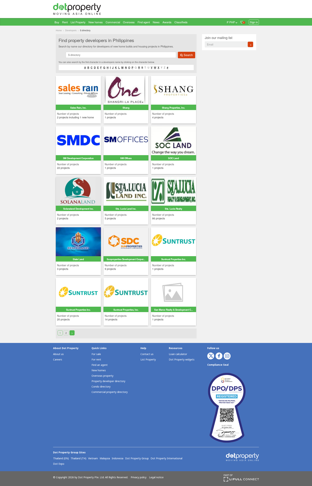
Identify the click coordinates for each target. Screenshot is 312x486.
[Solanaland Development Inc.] (78, 191)
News (156, 22)
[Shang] (126, 90)
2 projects (62, 218)
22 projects (63, 168)
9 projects (110, 269)
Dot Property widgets (181, 360)
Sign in (254, 22)
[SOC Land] (173, 140)
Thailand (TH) (78, 458)
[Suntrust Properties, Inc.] (126, 292)
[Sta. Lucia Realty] (173, 191)
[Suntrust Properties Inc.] (173, 241)
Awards (167, 22)
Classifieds (181, 22)
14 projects (111, 319)
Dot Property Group (137, 458)
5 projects (110, 218)
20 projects (63, 319)
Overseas (129, 22)
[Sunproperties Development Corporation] (126, 241)
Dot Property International (166, 458)
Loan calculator (178, 354)
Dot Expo (58, 464)
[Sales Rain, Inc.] (78, 90)
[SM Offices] (126, 140)
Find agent (144, 22)
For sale (96, 354)
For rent (96, 360)
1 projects (110, 117)
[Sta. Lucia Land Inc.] (126, 191)
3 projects (62, 269)
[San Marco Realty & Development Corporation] (173, 292)
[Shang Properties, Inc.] (173, 90)
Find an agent (100, 365)
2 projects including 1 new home (75, 117)
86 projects (158, 218)
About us (58, 354)
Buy (57, 22)
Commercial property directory (110, 392)
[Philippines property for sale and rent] (85, 9)
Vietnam (93, 458)
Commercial (113, 22)
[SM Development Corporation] (78, 140)
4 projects (157, 117)
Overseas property (102, 376)
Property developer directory (108, 381)
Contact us (146, 354)
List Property (78, 22)
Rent (65, 22)
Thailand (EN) (61, 458)
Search (188, 55)
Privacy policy (138, 477)
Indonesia (117, 458)
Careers (57, 360)
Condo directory (101, 387)
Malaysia (105, 458)
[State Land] (78, 241)
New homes (95, 22)
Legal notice (156, 477)
